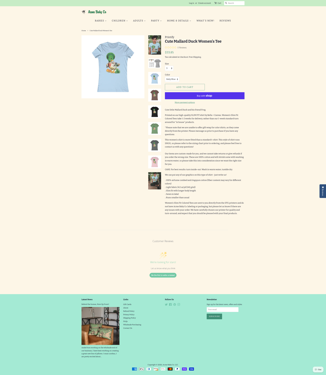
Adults (138, 20)
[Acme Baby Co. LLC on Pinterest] (174, 305)
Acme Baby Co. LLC (170, 365)
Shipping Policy (129, 318)
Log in (191, 3)
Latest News (87, 299)
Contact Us (127, 328)
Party (155, 20)
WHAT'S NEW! (205, 20)
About (125, 308)
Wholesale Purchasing (132, 325)
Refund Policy (128, 311)
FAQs (125, 321)
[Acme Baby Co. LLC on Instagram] (178, 305)
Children (119, 20)
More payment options (185, 102)
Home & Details (178, 20)
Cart (219, 3)
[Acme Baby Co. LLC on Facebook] (170, 305)
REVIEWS (225, 20)
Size (167, 63)
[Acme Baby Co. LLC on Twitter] (166, 305)
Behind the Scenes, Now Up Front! (95, 304)
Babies (100, 20)
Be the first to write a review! (163, 275)
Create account (204, 3)
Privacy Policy (128, 315)
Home (84, 31)
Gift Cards (127, 304)
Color (167, 74)
